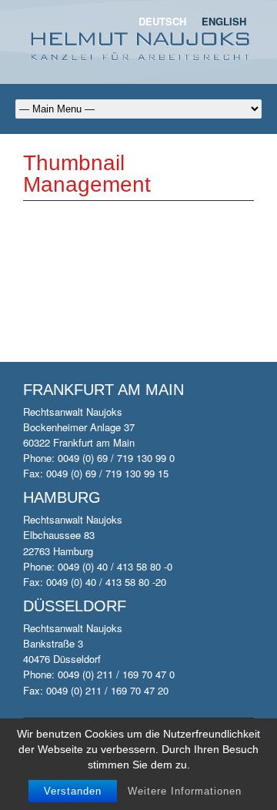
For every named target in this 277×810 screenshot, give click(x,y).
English (224, 21)
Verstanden (73, 791)
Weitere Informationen (185, 791)
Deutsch (162, 21)
